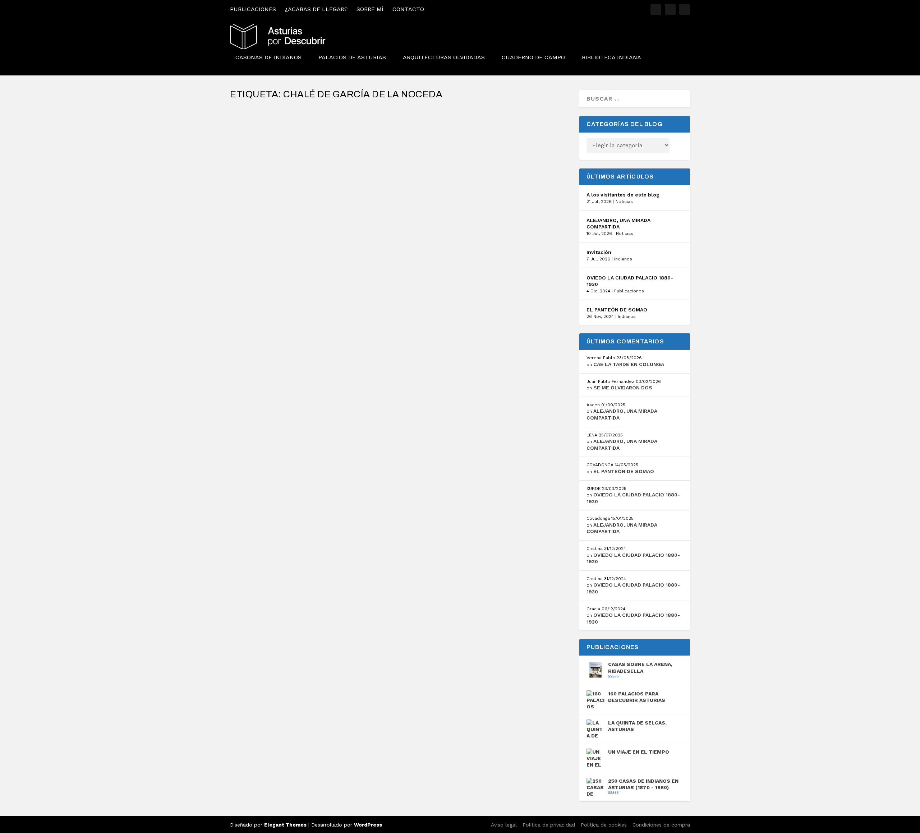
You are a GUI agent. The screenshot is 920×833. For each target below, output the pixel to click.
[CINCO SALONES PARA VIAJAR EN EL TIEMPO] (370, 109)
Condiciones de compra (661, 825)
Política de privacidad (549, 825)
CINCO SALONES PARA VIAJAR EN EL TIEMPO (305, 125)
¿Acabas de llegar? (316, 9)
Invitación (598, 252)
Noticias (624, 201)
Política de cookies (604, 825)
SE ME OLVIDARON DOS (622, 387)
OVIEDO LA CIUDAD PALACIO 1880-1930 (629, 281)
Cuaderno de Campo (533, 58)
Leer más (256, 165)
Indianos (623, 259)
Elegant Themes (285, 825)
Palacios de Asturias (352, 58)
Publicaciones (253, 9)
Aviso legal (504, 825)
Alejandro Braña (263, 136)
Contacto (408, 9)
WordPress (368, 825)
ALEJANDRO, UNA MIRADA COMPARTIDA (618, 223)
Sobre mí (369, 9)
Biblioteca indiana (611, 58)
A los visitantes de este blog (622, 195)
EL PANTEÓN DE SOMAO (616, 310)
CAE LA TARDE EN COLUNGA (628, 364)
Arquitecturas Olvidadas (444, 58)
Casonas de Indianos (268, 58)
